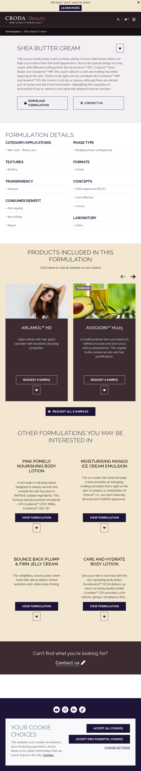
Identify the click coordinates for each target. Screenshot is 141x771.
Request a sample (36, 379)
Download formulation (38, 103)
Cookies (48, 755)
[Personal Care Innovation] (26, 18)
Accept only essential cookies (99, 739)
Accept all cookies (108, 728)
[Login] (120, 48)
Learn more (70, 8)
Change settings (117, 747)
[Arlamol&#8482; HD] (37, 301)
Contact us (93, 103)
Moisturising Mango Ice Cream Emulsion (104, 464)
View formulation (36, 517)
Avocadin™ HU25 (104, 327)
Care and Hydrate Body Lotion (104, 561)
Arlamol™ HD (36, 327)
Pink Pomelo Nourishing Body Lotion (36, 466)
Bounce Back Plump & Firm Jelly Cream (36, 561)
